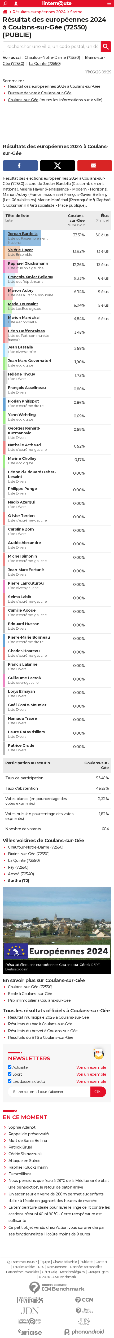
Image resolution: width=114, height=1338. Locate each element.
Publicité (86, 1262)
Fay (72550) (18, 867)
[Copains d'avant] (30, 1321)
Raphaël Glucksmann (28, 263)
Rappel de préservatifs (28, 1134)
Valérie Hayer (20, 250)
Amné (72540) (21, 874)
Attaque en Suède (24, 1160)
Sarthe (76, 12)
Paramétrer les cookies (22, 1272)
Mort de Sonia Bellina (27, 1140)
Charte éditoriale (65, 1262)
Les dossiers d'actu (28, 1081)
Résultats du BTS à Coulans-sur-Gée (40, 1037)
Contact (101, 1262)
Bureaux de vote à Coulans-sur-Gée (40, 93)
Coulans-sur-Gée (23, 100)
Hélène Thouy (21, 374)
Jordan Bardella (23, 233)
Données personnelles (86, 1267)
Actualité (19, 1067)
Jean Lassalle (20, 347)
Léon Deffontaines (26, 331)
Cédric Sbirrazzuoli (25, 1153)
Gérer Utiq (49, 1272)
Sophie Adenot (22, 1127)
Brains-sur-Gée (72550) (28, 853)
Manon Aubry (20, 290)
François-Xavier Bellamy (30, 277)
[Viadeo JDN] (84, 1321)
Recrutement (57, 1267)
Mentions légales (72, 1272)
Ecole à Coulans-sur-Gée (30, 993)
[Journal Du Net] (30, 1311)
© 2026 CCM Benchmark (57, 1277)
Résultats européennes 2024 (38, 12)
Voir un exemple (91, 1067)
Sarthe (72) (18, 880)
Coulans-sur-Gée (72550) (30, 986)
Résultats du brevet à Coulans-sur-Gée (43, 1030)
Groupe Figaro (97, 1272)
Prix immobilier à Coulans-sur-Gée (39, 1000)
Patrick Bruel (20, 1147)
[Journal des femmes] (30, 1300)
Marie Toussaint (23, 304)
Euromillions (20, 1174)
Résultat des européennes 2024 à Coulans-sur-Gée (54, 86)
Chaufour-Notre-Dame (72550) (52, 57)
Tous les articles (23, 1267)
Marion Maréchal (24, 317)
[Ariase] (30, 1332)
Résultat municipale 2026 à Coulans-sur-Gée (48, 1017)
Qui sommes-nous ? (22, 1262)
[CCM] (84, 1300)
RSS (41, 1267)
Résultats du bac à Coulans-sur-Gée (40, 1024)
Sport (16, 1074)
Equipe (45, 1262)
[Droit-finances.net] (84, 1311)
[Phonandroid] (84, 1332)
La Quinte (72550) (45, 63)
